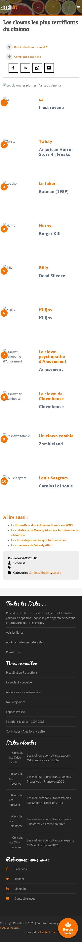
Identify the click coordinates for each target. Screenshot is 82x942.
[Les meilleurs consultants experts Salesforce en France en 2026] (16, 821)
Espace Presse (15, 712)
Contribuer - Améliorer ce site (25, 731)
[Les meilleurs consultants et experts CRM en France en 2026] (16, 842)
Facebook (20, 869)
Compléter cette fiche (27, 56)
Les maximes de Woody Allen (31, 545)
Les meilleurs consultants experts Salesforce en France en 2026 (49, 821)
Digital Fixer (47, 932)
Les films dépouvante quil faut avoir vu (38, 540)
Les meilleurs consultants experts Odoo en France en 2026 (49, 758)
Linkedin (20, 888)
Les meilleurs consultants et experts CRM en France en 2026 (50, 842)
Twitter (19, 879)
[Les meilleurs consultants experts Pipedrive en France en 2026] (16, 778)
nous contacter (9, 927)
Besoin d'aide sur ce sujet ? (30, 47)
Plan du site (13, 652)
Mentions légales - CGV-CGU (25, 721)
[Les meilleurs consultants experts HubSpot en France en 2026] (16, 800)
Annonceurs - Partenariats (23, 692)
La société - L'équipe (19, 682)
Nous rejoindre (15, 702)
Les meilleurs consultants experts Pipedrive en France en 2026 (49, 779)
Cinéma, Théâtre (40, 572)
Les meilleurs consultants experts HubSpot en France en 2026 (49, 800)
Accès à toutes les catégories (25, 642)
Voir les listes (14, 632)
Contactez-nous (24, 898)
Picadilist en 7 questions (22, 672)
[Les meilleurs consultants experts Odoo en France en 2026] (16, 757)
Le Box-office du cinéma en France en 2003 (42, 525)
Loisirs (56, 572)
